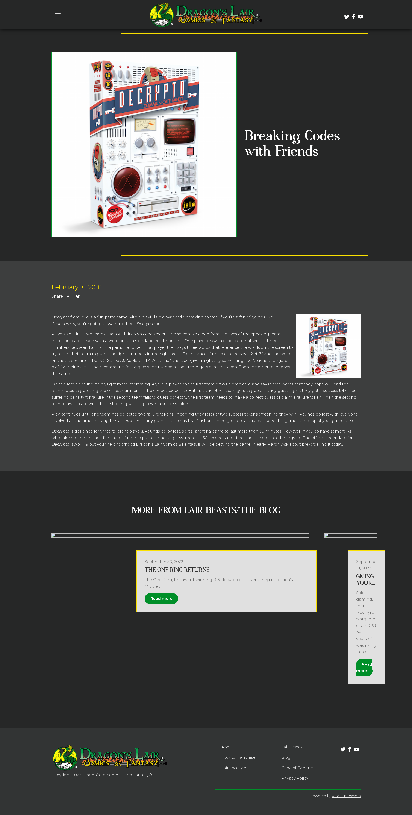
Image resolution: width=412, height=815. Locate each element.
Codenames (63, 323)
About (227, 747)
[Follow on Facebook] (351, 14)
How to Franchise (238, 757)
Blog (286, 757)
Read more (161, 598)
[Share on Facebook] (68, 296)
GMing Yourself (365, 583)
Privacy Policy (295, 778)
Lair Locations (234, 768)
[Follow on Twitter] (344, 14)
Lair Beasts (292, 747)
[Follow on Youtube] (357, 14)
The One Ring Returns (177, 570)
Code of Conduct (298, 768)
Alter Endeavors (346, 796)
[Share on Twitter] (77, 296)
